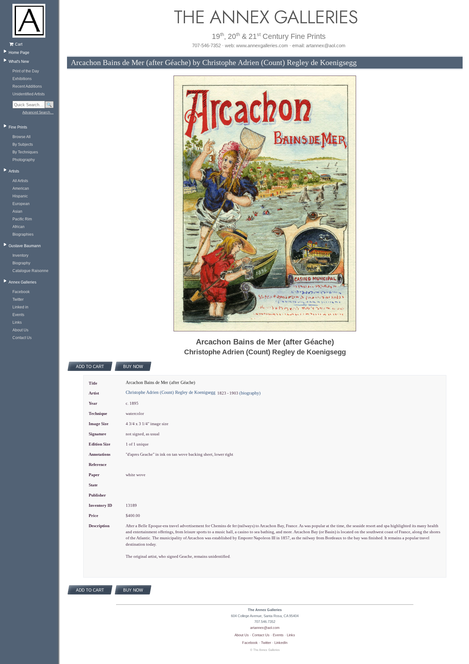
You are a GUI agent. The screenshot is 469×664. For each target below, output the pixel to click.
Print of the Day (25, 71)
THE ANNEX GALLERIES (265, 17)
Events (18, 315)
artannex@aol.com (264, 628)
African (18, 227)
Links (17, 322)
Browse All (21, 137)
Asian (17, 211)
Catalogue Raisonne (30, 271)
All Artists (20, 181)
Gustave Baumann (25, 246)
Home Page (19, 52)
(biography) (250, 393)
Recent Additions (27, 86)
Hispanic (20, 196)
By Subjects (22, 144)
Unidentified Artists (28, 94)
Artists (14, 171)
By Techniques (25, 152)
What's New (19, 61)
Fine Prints (18, 127)
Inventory (20, 255)
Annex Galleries (22, 282)
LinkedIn (280, 643)
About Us (20, 330)
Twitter (18, 299)
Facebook (21, 292)
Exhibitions (22, 79)
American (20, 188)
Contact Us (22, 338)
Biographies (23, 234)
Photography (23, 160)
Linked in (20, 307)
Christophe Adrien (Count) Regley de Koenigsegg (170, 392)
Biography (21, 263)
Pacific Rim (22, 219)
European (21, 204)
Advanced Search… (38, 112)
